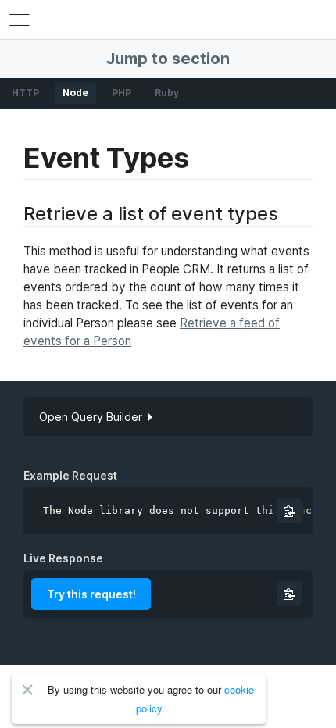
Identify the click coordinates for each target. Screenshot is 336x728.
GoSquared (168, 19)
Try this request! (91, 594)
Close (27, 689)
